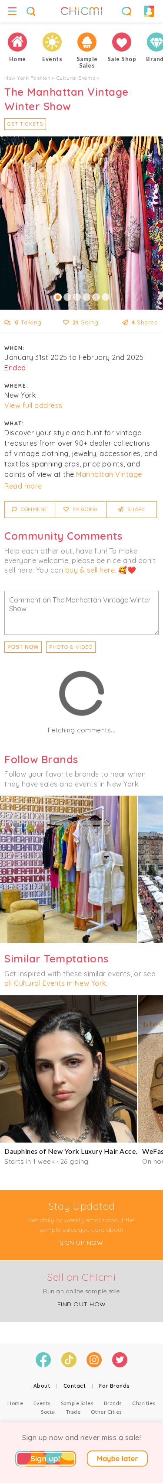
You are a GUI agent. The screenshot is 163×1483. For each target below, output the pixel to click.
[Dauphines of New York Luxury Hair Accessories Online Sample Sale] (68, 1069)
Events (42, 1403)
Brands (113, 1403)
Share (135, 509)
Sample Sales (77, 1403)
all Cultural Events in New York (55, 983)
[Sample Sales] (87, 42)
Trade (73, 1412)
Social (48, 1412)
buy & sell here (90, 570)
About (41, 1386)
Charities (144, 1403)
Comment (34, 509)
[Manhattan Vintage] (68, 869)
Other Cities (106, 1412)
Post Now (23, 647)
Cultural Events (76, 77)
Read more (23, 486)
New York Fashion (27, 77)
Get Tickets (25, 123)
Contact (74, 1386)
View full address (33, 405)
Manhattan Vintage (109, 474)
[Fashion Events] (52, 42)
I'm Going (84, 509)
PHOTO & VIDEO (71, 647)
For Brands (114, 1386)
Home (15, 1403)
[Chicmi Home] (17, 42)
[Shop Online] (121, 42)
